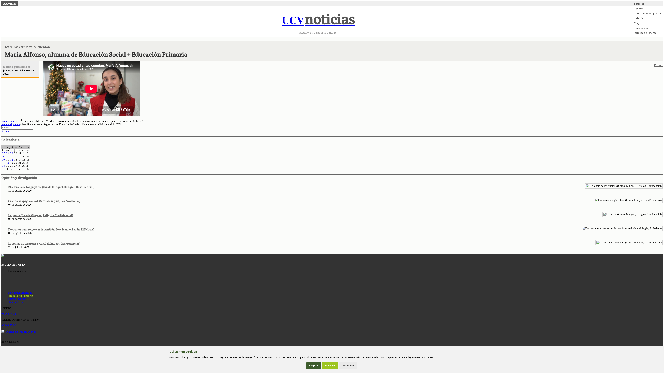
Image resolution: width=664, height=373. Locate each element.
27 (3, 153)
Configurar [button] (348, 365)
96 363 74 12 (8, 313)
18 (7, 162)
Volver (658, 65)
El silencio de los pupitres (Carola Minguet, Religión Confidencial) (51, 187)
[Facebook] (9, 277)
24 (3, 165)
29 (11, 153)
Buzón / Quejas (17, 298)
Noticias (639, 3)
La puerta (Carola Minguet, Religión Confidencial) (40, 215)
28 (7, 153)
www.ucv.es (9, 3)
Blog (636, 23)
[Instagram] (9, 274)
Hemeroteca (641, 28)
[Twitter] (9, 283)
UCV (318, 19)
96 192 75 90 (8, 325)
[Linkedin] (9, 286)
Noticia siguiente (10, 124)
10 (3, 159)
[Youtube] (9, 280)
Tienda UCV (16, 301)
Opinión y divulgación (647, 13)
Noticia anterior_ (10, 121)
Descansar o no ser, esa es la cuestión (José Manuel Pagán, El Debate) (51, 229)
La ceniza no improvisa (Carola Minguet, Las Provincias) (44, 243)
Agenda (638, 8)
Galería (638, 18)
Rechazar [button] (329, 365)
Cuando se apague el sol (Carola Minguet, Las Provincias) (44, 201)
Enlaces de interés (645, 32)
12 (11, 159)
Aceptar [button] (313, 365)
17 (3, 162)
